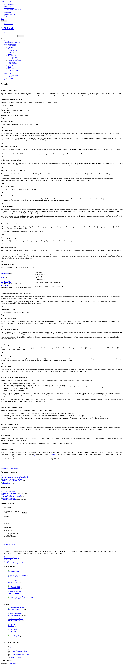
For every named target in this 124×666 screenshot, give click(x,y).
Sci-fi (9, 67)
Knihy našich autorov (10, 44)
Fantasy (10, 72)
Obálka (10, 76)
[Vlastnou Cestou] (13, 635)
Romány (10, 65)
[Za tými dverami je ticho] (8, 498)
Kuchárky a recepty (13, 59)
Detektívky (11, 49)
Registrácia (7, 16)
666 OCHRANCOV (14, 588)
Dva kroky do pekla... (14, 598)
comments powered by (9, 468)
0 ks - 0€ (3, 20)
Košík (2, 19)
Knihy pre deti (12, 55)
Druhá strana (12, 631)
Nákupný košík (8, 24)
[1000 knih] (7, 28)
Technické (11, 68)
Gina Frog (11, 626)
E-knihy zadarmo (9, 4)
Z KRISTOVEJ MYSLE (8, 493)
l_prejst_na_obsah (6, 1)
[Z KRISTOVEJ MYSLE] (9, 491)
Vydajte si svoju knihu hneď (12, 42)
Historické (11, 52)
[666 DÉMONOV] (6, 482)
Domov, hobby (12, 50)
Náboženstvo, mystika (14, 60)
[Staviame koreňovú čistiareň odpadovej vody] (14, 476)
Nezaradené (11, 62)
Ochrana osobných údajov (11, 558)
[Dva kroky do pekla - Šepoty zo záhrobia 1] (21, 597)
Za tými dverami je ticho (8, 499)
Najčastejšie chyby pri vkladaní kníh (20, 654)
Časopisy (10, 47)
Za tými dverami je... (14, 620)
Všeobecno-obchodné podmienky (14, 563)
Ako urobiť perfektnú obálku (12, 9)
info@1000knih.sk (9, 544)
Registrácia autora (9, 14)
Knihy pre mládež (13, 57)
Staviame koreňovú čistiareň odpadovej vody (14, 477)
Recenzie (10, 78)
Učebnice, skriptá (13, 70)
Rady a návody (12, 63)
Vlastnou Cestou (13, 637)
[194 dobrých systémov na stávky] (11, 495)
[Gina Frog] (11, 624)
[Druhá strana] (12, 629)
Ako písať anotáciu (15, 657)
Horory (10, 54)
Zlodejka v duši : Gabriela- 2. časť (11, 480)
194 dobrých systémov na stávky (11, 496)
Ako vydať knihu (9, 8)
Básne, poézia (12, 45)
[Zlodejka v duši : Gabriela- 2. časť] (11, 479)
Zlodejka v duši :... (13, 577)
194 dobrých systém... (14, 615)
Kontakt (6, 561)
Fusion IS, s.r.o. (11, 663)
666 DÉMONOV (6, 484)
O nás (6, 556)
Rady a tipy (7, 6)
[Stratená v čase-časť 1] (15, 591)
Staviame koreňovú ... (14, 571)
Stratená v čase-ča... (14, 593)
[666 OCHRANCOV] (15, 586)
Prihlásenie (7, 12)
